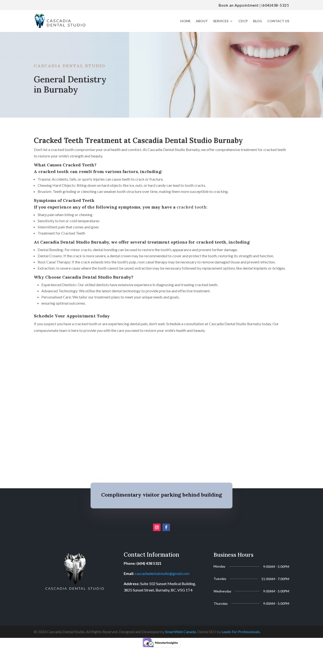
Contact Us (278, 21)
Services (220, 21)
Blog (257, 21)
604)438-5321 (275, 5)
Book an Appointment (238, 5)
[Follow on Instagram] (157, 527)
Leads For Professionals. (241, 631)
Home (185, 21)
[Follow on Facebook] (166, 527)
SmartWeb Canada (180, 631)
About (202, 21)
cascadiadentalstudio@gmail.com (162, 573)
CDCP (243, 21)
